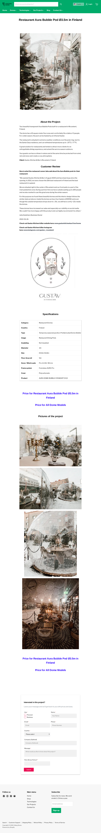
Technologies (24, 10)
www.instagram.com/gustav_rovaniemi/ (39, 230)
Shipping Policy (27, 822)
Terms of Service (60, 822)
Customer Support (14, 822)
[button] (78, 4)
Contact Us (57, 10)
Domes (13, 10)
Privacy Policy (48, 822)
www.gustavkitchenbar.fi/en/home (67, 223)
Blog (48, 10)
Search (4, 822)
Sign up (56, 810)
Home (4, 10)
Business (30, 717)
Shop (29, 799)
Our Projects (38, 10)
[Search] (61, 4)
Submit (29, 769)
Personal (30, 715)
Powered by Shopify (8, 827)
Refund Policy (38, 822)
